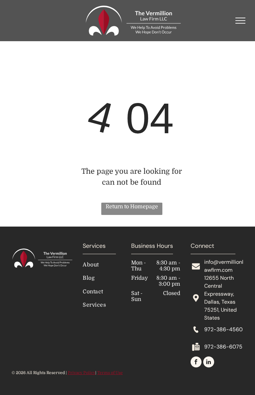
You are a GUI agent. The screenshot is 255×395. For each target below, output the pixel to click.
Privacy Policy (81, 372)
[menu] (240, 20)
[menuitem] (109, 264)
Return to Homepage (132, 207)
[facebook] (196, 362)
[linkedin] (208, 362)
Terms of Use (110, 372)
